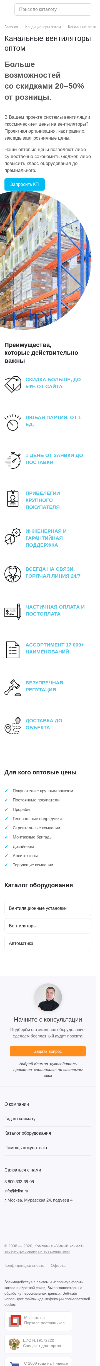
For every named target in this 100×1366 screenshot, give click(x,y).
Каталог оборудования (27, 1133)
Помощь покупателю (25, 1147)
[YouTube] (30, 1217)
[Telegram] (19, 1217)
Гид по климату (20, 1118)
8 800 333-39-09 (19, 1181)
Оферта (58, 1265)
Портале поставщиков (44, 1323)
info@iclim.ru (16, 1190)
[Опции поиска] (73, 9)
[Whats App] (41, 1217)
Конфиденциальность (24, 1265)
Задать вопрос (48, 1051)
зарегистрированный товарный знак (37, 1251)
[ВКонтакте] (7, 1217)
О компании (16, 1104)
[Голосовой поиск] (85, 9)
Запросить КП (24, 184)
